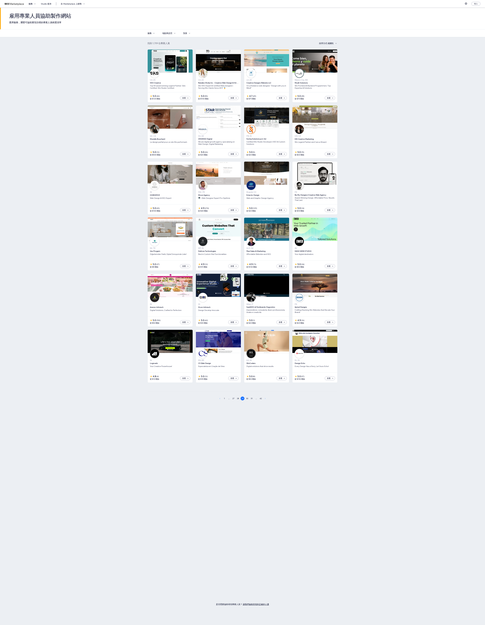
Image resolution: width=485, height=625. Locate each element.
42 (261, 398)
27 (233, 398)
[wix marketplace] (14, 3)
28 (238, 398)
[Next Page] (265, 398)
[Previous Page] (220, 398)
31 (252, 398)
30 (247, 398)
